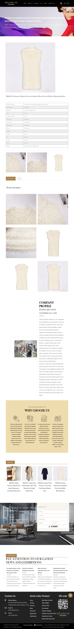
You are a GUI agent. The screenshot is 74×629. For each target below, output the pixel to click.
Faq (41, 3)
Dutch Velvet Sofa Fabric (48, 618)
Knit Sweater (45, 608)
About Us (30, 3)
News (45, 3)
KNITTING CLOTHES (20, 25)
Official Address (12, 600)
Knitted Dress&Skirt (33, 25)
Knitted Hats (33, 616)
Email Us (10, 608)
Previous (4, 479)
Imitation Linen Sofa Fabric (49, 613)
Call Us (10, 613)
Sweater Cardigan (46, 611)
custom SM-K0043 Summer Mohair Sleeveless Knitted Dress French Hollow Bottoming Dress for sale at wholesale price (51, 337)
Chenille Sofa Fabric (47, 616)
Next (70, 479)
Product (36, 3)
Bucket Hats (33, 613)
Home (24, 3)
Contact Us (51, 3)
